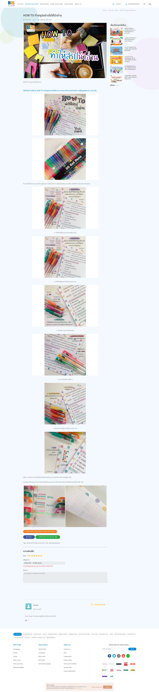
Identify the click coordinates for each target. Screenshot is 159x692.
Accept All (107, 687)
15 (97, 606)
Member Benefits (18, 667)
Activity (21, 4)
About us (78, 4)
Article (116, 10)
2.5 (36, 558)
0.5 (31, 558)
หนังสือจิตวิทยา (131, 634)
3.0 (37, 558)
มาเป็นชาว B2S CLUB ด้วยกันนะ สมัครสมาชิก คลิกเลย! (40, 531)
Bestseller (42, 660)
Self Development (54, 543)
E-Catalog (42, 653)
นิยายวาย (27, 637)
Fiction (44, 634)
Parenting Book (27, 634)
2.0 (34, 558)
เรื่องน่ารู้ (110, 10)
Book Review (44, 4)
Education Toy (104, 634)
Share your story (18, 664)
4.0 (39, 558)
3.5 (38, 558)
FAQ (65, 653)
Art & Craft (41, 543)
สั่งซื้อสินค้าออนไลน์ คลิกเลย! (47, 537)
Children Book (63, 634)
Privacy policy (68, 660)
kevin (35, 605)
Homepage (16, 649)
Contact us (67, 649)
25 (99, 606)
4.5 (40, 558)
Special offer (42, 649)
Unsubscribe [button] (67, 667)
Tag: (24, 543)
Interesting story (31, 4)
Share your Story (56, 4)
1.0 (32, 558)
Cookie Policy (78, 688)
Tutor (46, 543)
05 (95, 606)
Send (132, 649)
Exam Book (37, 634)
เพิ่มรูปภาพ (26, 560)
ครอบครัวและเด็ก (18, 637)
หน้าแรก (105, 10)
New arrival (42, 656)
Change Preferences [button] (96, 687)
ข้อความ (25, 570)
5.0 (41, 558)
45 (103, 606)
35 (101, 606)
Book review (17, 660)
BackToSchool (51, 637)
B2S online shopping (45, 664)
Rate (24, 556)
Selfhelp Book (52, 634)
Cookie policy (68, 656)
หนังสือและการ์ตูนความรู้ (38, 637)
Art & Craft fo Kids (32, 543)
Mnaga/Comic (73, 634)
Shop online (68, 4)
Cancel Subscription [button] (70, 671)
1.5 (33, 558)
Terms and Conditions (70, 664)
